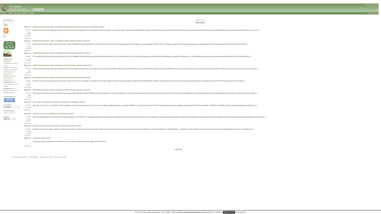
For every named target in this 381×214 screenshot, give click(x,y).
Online (372, 13)
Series (25, 13)
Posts (58, 157)
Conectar (375, 5)
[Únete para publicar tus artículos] (38, 10)
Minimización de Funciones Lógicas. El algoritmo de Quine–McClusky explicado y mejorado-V (61, 41)
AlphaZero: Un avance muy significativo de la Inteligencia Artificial (53, 113)
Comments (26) (27, 123)
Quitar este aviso (229, 212)
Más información (241, 212)
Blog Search (8, 20)
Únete (31, 13)
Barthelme (42, 157)
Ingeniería (28, 119)
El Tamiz (3, 13)
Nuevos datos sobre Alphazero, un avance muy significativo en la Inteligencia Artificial (59, 102)
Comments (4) (27, 38)
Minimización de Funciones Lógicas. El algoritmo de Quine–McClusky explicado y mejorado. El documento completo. (68, 27)
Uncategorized (27, 36)
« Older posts (178, 149)
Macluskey (28, 30)
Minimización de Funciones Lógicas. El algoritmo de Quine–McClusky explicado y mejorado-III (62, 65)
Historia (29, 131)
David (5, 76)
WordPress (35, 157)
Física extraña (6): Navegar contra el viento (11, 84)
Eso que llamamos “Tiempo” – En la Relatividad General (11, 90)
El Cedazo (15, 6)
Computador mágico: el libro (41, 138)
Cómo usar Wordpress (10, 113)
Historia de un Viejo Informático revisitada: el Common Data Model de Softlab (57, 126)
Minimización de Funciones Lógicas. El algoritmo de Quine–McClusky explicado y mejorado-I (61, 90)
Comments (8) (27, 135)
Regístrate (369, 5)
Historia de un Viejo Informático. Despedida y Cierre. (10, 78)
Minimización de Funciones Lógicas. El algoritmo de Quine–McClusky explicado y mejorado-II (62, 77)
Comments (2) (27, 50)
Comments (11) (27, 110)
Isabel (5, 63)
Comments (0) (27, 63)
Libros (10, 13)
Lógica (29, 32)
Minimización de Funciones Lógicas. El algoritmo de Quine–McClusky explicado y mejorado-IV (62, 53)
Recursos (17, 13)
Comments (63, 157)
